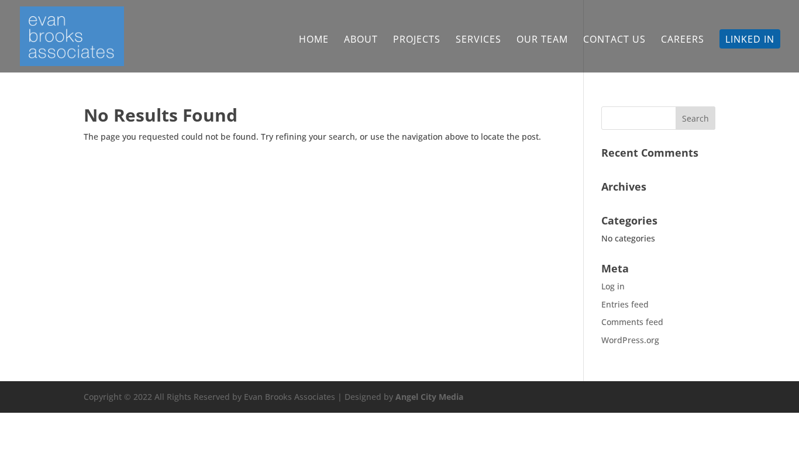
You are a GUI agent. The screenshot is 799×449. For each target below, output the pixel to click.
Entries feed (625, 304)
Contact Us (614, 40)
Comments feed (632, 321)
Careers (682, 40)
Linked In (749, 40)
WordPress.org (630, 340)
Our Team (542, 40)
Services (478, 40)
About (361, 40)
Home (314, 40)
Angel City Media (429, 396)
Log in (613, 286)
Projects (416, 40)
